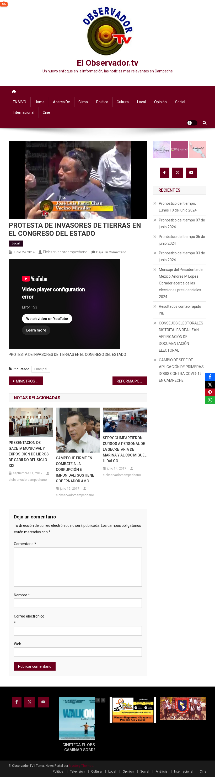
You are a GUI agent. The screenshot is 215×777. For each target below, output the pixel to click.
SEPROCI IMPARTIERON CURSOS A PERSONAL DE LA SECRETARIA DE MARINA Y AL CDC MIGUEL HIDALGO (124, 449)
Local (141, 102)
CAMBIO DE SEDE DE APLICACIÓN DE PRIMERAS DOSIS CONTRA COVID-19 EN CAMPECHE (181, 370)
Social (180, 102)
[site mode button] (192, 122)
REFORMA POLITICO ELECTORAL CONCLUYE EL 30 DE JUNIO (132, 381)
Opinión (160, 102)
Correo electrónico (29, 619)
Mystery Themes (81, 766)
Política (102, 102)
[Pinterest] (210, 392)
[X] (210, 385)
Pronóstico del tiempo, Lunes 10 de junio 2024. (178, 206)
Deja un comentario (111, 252)
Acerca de (61, 102)
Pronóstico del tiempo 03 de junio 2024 (182, 256)
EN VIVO (19, 102)
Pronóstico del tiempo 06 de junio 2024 (182, 240)
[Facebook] (210, 377)
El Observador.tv (107, 63)
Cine (46, 112)
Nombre (22, 595)
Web (17, 644)
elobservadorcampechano (65, 252)
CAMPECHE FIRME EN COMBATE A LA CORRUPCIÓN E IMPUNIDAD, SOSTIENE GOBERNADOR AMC (75, 469)
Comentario (25, 544)
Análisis (162, 771)
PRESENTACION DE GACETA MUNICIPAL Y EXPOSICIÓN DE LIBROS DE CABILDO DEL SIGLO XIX (29, 454)
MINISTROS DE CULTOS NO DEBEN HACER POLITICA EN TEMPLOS (29, 381)
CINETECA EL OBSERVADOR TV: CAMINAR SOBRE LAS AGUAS (91, 747)
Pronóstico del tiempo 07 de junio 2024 (182, 223)
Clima (83, 102)
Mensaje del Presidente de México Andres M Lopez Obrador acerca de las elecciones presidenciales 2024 (181, 283)
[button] (103, 700)
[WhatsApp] (210, 400)
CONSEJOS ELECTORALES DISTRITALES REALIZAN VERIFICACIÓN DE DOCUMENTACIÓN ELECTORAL (181, 336)
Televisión (77, 771)
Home (40, 102)
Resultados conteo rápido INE (180, 309)
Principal (40, 369)
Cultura (123, 102)
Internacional (23, 112)
